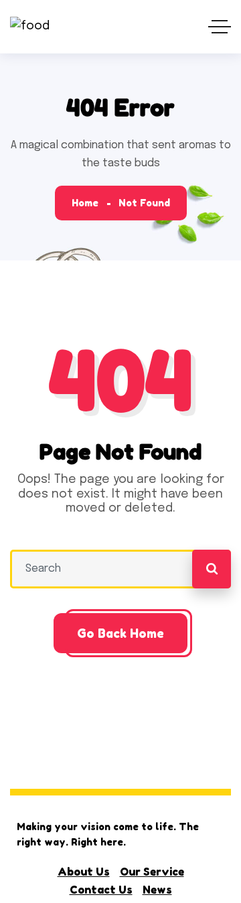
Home (85, 202)
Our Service (152, 871)
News (157, 889)
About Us (84, 871)
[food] (30, 27)
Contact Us (101, 889)
